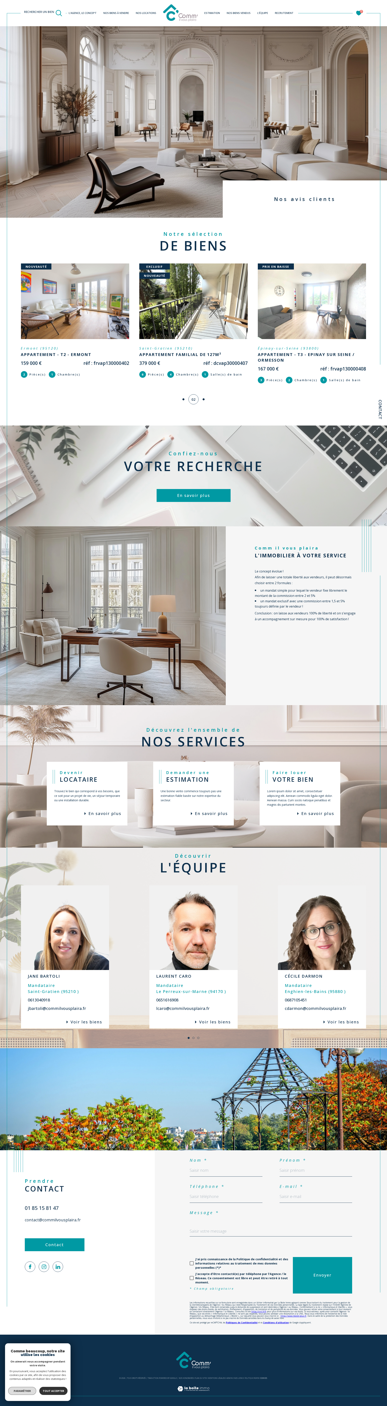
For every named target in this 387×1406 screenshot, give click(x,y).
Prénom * (293, 1160)
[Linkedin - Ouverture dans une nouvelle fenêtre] (58, 1266)
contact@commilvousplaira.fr (53, 1220)
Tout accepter (53, 1391)
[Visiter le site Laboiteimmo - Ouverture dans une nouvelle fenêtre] (193, 1393)
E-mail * (291, 1186)
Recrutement (284, 13)
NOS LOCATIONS (146, 13)
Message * (204, 1212)
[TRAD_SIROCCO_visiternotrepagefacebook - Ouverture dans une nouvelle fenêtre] (30, 1266)
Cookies (263, 1378)
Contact (380, 409)
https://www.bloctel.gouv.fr (293, 1315)
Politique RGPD (251, 1378)
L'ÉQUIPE (262, 13)
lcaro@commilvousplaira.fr (183, 1008)
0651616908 (167, 1000)
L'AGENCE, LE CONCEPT (83, 13)
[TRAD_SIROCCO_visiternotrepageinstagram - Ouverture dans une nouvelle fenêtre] (44, 1266)
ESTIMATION (212, 13)
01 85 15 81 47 (42, 1207)
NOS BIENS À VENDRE (116, 13)
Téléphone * (207, 1186)
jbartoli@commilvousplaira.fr (57, 1008)
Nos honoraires (186, 1378)
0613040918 (39, 1000)
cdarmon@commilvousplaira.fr (315, 1008)
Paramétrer (22, 1391)
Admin (229, 1378)
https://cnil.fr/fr (258, 1311)
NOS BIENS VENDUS (239, 13)
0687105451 (296, 1000)
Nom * (198, 1160)
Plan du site (200, 1378)
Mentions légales (216, 1378)
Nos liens (238, 1378)
